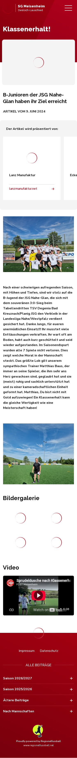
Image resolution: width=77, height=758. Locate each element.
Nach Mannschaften (18, 711)
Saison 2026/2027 (17, 678)
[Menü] (68, 8)
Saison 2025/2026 (17, 689)
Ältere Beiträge (16, 700)
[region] (38, 595)
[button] (38, 595)
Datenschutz (49, 651)
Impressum (26, 651)
